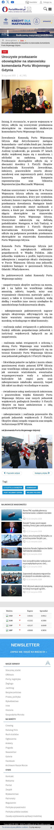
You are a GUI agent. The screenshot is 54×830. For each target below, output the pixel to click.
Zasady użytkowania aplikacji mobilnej (24, 816)
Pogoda (9, 747)
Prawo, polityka (13, 696)
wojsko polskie (34, 492)
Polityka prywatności (16, 807)
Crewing (9, 725)
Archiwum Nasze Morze (17, 765)
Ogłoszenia (11, 738)
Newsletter (11, 752)
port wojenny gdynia (13, 492)
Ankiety (9, 743)
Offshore (10, 674)
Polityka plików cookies (17, 811)
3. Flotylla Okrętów (13, 487)
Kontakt (10, 776)
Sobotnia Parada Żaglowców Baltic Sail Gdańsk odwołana (37, 549)
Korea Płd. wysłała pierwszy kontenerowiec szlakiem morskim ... (37, 513)
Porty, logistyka (13, 679)
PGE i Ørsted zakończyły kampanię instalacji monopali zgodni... (37, 587)
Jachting (10, 688)
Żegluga (9, 683)
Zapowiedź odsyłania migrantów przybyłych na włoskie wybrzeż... (37, 574)
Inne (8, 705)
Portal (9, 785)
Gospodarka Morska (15, 714)
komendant (31, 487)
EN (29, 9)
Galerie (9, 756)
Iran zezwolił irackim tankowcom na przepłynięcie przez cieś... (37, 562)
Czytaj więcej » (35, 827)
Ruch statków (12, 734)
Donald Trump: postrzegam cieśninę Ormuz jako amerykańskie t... (37, 525)
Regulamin (11, 802)
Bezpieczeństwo (13, 692)
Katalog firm (12, 730)
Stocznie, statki (13, 670)
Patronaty (10, 798)
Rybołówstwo (12, 701)
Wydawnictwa (12, 794)
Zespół (9, 789)
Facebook (10, 760)
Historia (9, 710)
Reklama (10, 780)
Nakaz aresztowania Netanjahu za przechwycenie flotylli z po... (37, 537)
